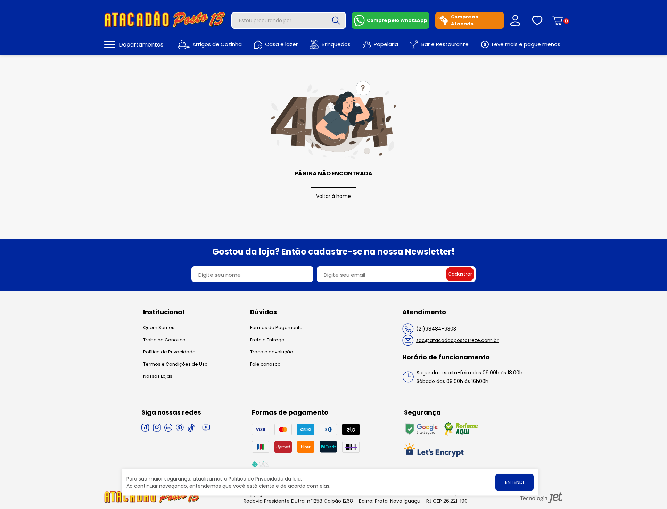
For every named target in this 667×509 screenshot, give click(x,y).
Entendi (514, 482)
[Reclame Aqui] (461, 434)
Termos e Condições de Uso (175, 364)
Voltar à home (333, 196)
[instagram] (157, 428)
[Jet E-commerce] (541, 497)
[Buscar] (336, 20)
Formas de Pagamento (276, 327)
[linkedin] (168, 428)
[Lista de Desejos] (537, 20)
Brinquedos (336, 44)
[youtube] (206, 428)
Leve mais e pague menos (526, 44)
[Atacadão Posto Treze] (164, 26)
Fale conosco (265, 364)
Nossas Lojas (157, 376)
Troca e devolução (271, 352)
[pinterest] (180, 428)
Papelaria (386, 44)
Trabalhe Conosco (164, 339)
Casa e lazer (281, 44)
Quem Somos (158, 327)
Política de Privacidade (169, 352)
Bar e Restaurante (445, 44)
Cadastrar (460, 273)
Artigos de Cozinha (217, 44)
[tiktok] (191, 428)
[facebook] (145, 428)
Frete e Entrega (267, 339)
